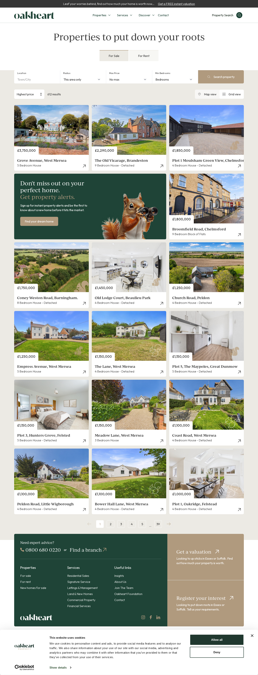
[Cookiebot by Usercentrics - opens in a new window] (24, 667)
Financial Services (79, 606)
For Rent (143, 56)
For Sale (114, 56)
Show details (58, 667)
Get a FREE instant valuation (176, 4)
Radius (66, 73)
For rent (25, 582)
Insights (119, 576)
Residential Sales (78, 576)
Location (21, 73)
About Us (120, 582)
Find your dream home (39, 221)
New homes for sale (33, 588)
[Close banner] (252, 635)
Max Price (114, 73)
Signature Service (78, 582)
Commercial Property (81, 600)
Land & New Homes (80, 594)
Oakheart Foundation (128, 594)
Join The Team (123, 588)
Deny (216, 652)
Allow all (216, 639)
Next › (168, 524)
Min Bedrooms (162, 73)
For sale (25, 576)
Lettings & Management (82, 588)
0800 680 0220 (43, 550)
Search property (224, 77)
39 (158, 524)
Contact (163, 15)
